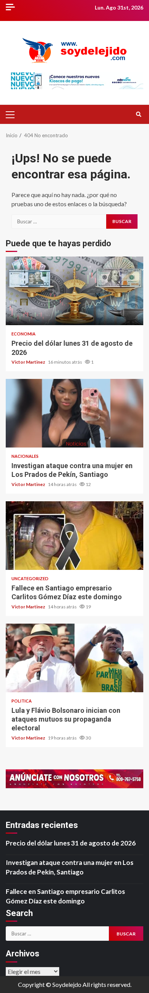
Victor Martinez (28, 362)
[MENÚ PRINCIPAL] (13, 114)
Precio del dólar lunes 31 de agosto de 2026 (74, 291)
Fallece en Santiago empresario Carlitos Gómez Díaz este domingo (74, 535)
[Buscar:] (58, 221)
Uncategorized (30, 578)
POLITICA (21, 701)
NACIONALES (25, 456)
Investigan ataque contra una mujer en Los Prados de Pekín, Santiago (74, 413)
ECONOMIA (23, 334)
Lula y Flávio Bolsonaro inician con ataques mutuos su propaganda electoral (74, 658)
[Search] (138, 114)
